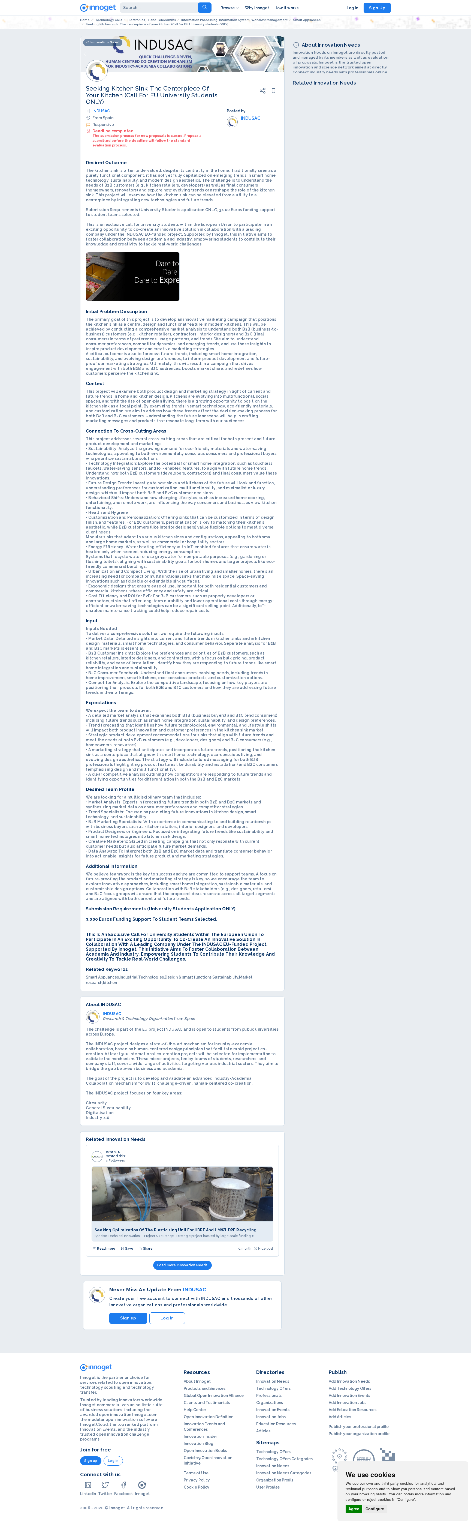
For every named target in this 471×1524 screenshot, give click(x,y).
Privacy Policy (197, 1480)
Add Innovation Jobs (347, 1402)
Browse (228, 8)
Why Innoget (257, 8)
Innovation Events (272, 1410)
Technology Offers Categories (284, 1459)
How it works (286, 8)
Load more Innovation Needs (182, 1265)
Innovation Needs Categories (283, 1473)
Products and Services (204, 1388)
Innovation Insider (200, 1436)
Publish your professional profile (359, 1426)
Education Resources (276, 1424)
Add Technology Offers (350, 1388)
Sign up (128, 1318)
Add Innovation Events (349, 1395)
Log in (167, 1318)
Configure (375, 1508)
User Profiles (268, 1487)
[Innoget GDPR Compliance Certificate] (339, 1460)
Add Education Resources (352, 1410)
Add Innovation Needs (349, 1381)
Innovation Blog (198, 1443)
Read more (105, 1248)
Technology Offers (273, 1388)
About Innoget (197, 1381)
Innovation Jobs (271, 1417)
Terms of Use (196, 1473)
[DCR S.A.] (97, 1156)
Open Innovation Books (205, 1450)
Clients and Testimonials (207, 1402)
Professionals (269, 1395)
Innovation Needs (272, 1381)
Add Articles (340, 1417)
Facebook (123, 1494)
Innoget (142, 1494)
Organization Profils (274, 1480)
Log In (352, 8)
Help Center (195, 1410)
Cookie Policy (196, 1487)
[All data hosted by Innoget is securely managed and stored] (388, 1460)
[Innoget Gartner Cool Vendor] (364, 1460)
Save (128, 1248)
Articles (263, 1431)
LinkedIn (88, 1494)
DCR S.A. (113, 1152)
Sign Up (377, 7)
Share (147, 1248)
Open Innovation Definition (208, 1417)
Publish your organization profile (359, 1434)
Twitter (105, 1494)
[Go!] (205, 7)
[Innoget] (98, 7)
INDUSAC (101, 111)
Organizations (269, 1402)
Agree (353, 1508)
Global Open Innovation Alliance (214, 1395)
